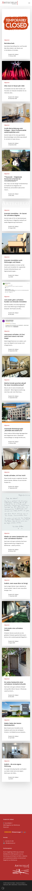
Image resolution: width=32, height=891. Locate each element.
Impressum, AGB (7, 884)
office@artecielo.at (10, 843)
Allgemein (6, 40)
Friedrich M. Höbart (13, 54)
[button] (29, 3)
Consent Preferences (22, 884)
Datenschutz (14, 884)
